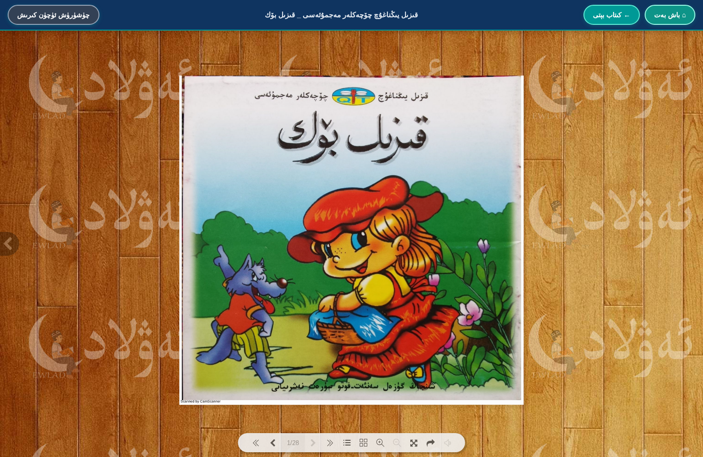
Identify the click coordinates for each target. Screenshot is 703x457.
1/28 (293, 442)
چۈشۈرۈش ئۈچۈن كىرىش (53, 15)
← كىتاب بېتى (611, 15)
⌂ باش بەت (670, 15)
